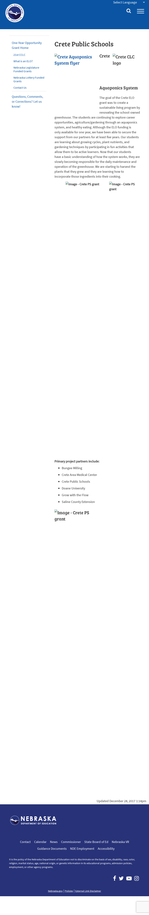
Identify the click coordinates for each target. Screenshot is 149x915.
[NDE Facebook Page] (114, 878)
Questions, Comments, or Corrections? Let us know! (27, 101)
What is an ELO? (23, 61)
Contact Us (20, 87)
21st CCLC (19, 55)
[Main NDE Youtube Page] (129, 878)
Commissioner (71, 842)
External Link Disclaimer (88, 891)
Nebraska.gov (55, 891)
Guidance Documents (52, 848)
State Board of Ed (96, 842)
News (54, 842)
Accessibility (106, 848)
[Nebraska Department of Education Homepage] (14, 13)
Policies (69, 891)
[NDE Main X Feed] (121, 878)
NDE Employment (82, 848)
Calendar (40, 842)
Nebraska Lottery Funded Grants (28, 79)
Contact (25, 842)
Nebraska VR (120, 842)
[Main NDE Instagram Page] (136, 878)
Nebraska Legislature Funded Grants (26, 69)
